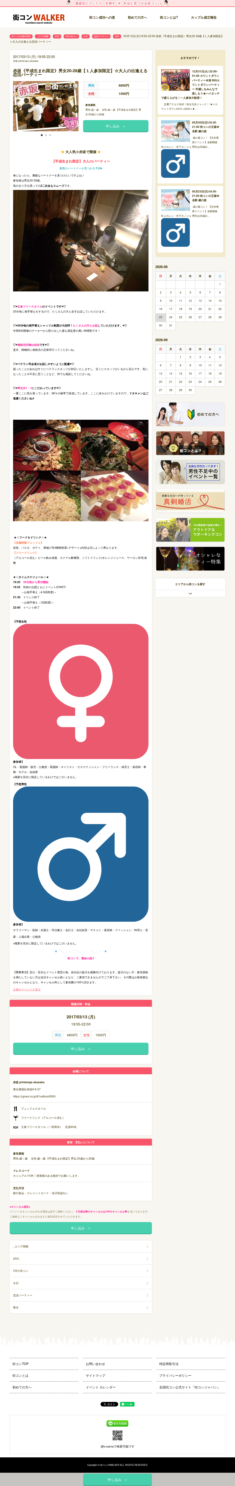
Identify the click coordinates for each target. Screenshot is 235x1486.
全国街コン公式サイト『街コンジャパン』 (189, 1387)
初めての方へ (137, 17)
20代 (57, 36)
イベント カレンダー (101, 1387)
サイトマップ (95, 1375)
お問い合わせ (95, 1363)
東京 (117, 36)
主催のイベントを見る (27, 989)
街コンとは (20, 1375)
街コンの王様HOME (21, 36)
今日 (86, 36)
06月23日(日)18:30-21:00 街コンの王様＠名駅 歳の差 (205, 195)
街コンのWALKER (109, 1465)
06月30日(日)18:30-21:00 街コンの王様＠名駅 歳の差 (205, 126)
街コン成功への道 (102, 17)
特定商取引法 (169, 1363)
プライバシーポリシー (175, 1375)
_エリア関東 (42, 36)
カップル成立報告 (204, 17)
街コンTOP (20, 1363)
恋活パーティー (101, 36)
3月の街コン (71, 36)
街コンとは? (169, 17)
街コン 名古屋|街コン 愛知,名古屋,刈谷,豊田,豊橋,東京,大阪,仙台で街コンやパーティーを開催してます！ (40, 17)
